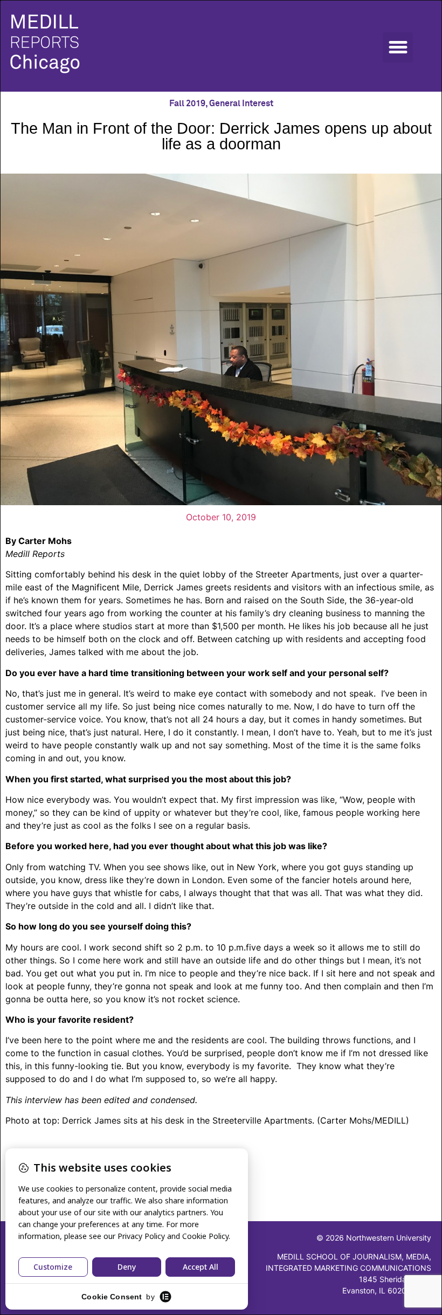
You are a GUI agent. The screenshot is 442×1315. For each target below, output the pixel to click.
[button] (398, 47)
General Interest (241, 103)
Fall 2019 (187, 103)
